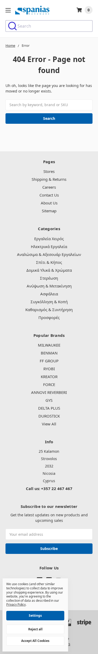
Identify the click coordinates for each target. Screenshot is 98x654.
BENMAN (49, 353)
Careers (49, 187)
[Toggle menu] (8, 10)
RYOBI (49, 368)
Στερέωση (49, 278)
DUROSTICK (49, 416)
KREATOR (49, 376)
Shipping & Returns (49, 179)
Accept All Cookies (35, 640)
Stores (49, 171)
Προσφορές (49, 317)
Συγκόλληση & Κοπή (49, 301)
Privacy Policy (16, 604)
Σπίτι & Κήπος (49, 262)
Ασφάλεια (49, 293)
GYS (49, 400)
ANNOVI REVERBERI (49, 392)
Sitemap (49, 210)
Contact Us (49, 195)
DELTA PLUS (49, 408)
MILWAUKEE (49, 345)
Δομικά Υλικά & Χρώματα (49, 270)
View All (49, 423)
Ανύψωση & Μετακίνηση (49, 286)
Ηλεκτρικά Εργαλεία (49, 246)
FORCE (49, 384)
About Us (49, 202)
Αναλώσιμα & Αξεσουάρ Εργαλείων (49, 254)
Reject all (35, 629)
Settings (35, 615)
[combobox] (49, 26)
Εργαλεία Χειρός (49, 238)
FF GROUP (49, 360)
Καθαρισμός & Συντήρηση (49, 309)
